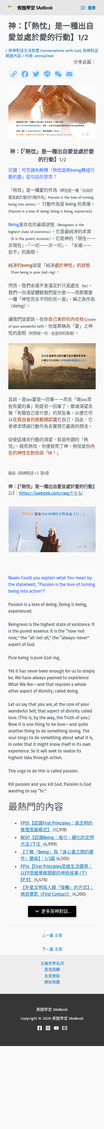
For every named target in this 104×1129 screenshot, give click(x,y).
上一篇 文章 (52, 935)
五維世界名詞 (52, 963)
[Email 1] (64, 1028)
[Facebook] (39, 1028)
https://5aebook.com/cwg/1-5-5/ (51, 493)
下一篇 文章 (52, 949)
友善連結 (52, 975)
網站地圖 (52, 981)
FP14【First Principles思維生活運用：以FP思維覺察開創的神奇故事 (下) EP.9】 (57, 872)
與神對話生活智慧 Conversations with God (44, 50)
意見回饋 (52, 969)
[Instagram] (47, 1028)
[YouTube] (56, 1028)
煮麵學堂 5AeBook (35, 8)
